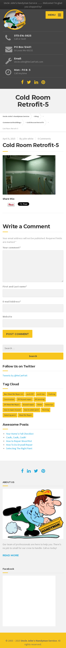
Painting (45, 410)
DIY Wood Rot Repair (12, 404)
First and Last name (15, 286)
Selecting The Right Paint (19, 448)
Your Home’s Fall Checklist (19, 433)
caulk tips (41, 394)
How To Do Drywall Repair (19, 444)
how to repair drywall (12, 410)
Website (7, 316)
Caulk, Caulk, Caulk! (16, 437)
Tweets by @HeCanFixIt (15, 375)
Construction (9, 399)
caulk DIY (30, 394)
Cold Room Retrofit (35, 122)
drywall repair (28, 404)
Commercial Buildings (12, 122)
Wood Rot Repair (25, 415)
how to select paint (31, 410)
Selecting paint (10, 415)
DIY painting (39, 399)
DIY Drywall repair (25, 399)
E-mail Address (12, 301)
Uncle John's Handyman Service (16, 116)
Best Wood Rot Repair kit (13, 394)
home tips (49, 404)
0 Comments (44, 138)
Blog (36, 116)
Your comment (12, 247)
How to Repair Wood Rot (19, 441)
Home (39, 404)
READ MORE (11, 555)
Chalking (51, 394)
